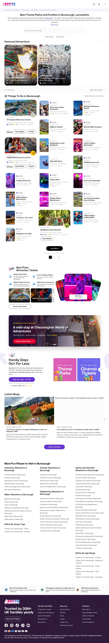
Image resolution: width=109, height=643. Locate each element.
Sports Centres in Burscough (85, 539)
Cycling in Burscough (82, 489)
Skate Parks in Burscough (84, 533)
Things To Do (64, 622)
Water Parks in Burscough (13, 516)
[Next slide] (103, 42)
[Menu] (105, 4)
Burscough (25, 10)
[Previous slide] (100, 42)
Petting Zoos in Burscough (49, 481)
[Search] (94, 4)
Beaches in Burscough (12, 499)
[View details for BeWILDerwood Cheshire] (54, 226)
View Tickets (49, 36)
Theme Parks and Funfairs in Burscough (54, 522)
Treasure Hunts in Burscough (50, 531)
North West (7, 10)
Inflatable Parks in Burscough (85, 516)
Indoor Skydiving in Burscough (86, 510)
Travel (62, 616)
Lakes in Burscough (11, 502)
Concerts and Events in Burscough (87, 484)
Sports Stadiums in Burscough (50, 516)
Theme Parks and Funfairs (48, 10)
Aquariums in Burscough (48, 475)
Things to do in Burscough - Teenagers (89, 577)
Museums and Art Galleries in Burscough (54, 507)
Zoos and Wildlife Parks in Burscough (53, 486)
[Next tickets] (54, 295)
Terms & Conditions (88, 622)
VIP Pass (62, 612)
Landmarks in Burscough (48, 504)
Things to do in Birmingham (46, 612)
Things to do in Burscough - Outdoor (17, 531)
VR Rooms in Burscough (83, 548)
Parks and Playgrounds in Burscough (17, 486)
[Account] (99, 4)
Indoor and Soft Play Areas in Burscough (89, 513)
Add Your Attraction (88, 616)
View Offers (60, 36)
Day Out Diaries (65, 609)
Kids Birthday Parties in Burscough (87, 519)
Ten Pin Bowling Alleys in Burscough (87, 542)
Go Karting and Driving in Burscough (88, 498)
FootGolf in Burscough (83, 495)
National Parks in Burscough (14, 484)
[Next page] (58, 257)
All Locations (41, 622)
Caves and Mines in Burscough (50, 501)
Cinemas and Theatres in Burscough (88, 481)
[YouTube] (28, 626)
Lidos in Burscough (11, 505)
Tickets (62, 619)
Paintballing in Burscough (84, 525)
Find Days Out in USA (66, 625)
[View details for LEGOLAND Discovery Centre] (21, 153)
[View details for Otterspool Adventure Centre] (21, 117)
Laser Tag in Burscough (83, 522)
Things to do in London (44, 609)
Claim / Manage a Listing (89, 612)
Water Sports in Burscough (13, 519)
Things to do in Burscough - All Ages (88, 557)
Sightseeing (34, 10)
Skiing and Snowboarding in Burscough (89, 536)
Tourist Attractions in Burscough (51, 525)
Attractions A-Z (42, 619)
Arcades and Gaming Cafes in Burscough (89, 475)
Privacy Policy (86, 619)
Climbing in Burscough (12, 478)
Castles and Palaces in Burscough (51, 498)
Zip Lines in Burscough (12, 489)
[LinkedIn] (11, 626)
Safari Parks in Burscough (49, 484)
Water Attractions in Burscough (18, 494)
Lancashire (16, 10)
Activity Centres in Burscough (14, 475)
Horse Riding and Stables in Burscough (89, 501)
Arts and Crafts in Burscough (85, 478)
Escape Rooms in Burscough (85, 492)
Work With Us (86, 609)
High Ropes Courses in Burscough (16, 481)
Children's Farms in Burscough (50, 478)
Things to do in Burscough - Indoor (16, 528)
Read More (54, 25)
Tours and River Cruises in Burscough (53, 528)
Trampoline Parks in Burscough (86, 545)
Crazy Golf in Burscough (83, 486)
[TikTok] (17, 626)
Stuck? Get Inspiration (44, 616)
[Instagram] (22, 626)
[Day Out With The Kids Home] (9, 4)
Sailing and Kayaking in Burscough (16, 508)
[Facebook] (6, 626)
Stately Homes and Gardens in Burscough (54, 519)
